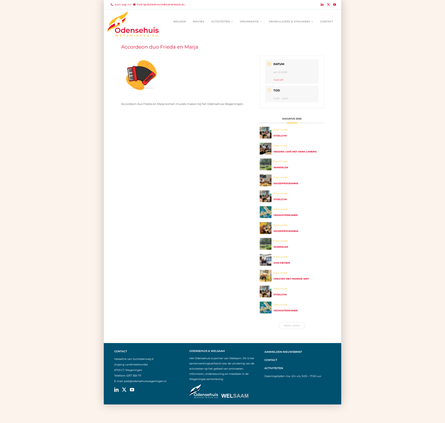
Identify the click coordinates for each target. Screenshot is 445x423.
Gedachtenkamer (286, 215)
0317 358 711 (133, 375)
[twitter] (328, 4)
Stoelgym (280, 135)
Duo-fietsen (282, 262)
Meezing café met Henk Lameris (295, 151)
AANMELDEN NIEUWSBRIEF (283, 351)
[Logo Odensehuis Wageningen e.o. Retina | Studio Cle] (133, 12)
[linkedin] (322, 4)
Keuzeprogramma (286, 183)
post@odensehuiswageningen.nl (145, 381)
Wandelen (281, 167)
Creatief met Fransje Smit (291, 278)
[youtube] (334, 4)
